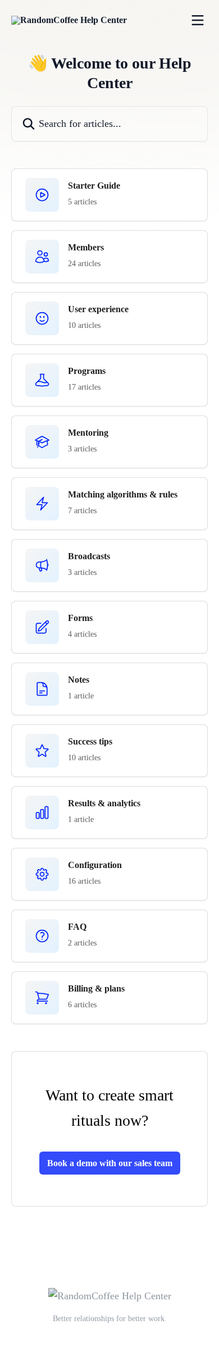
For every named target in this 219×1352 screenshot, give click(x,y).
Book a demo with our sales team (109, 1163)
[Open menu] (198, 20)
